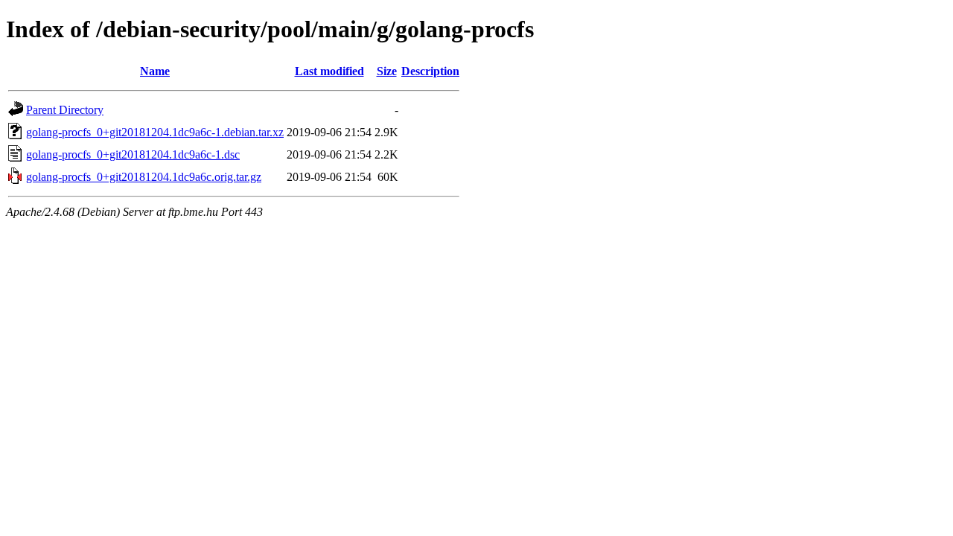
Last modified (329, 71)
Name (155, 71)
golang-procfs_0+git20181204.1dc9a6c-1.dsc (133, 154)
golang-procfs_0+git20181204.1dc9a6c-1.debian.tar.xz (155, 132)
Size (387, 71)
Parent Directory (64, 109)
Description (430, 71)
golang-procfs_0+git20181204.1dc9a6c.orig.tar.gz (143, 176)
